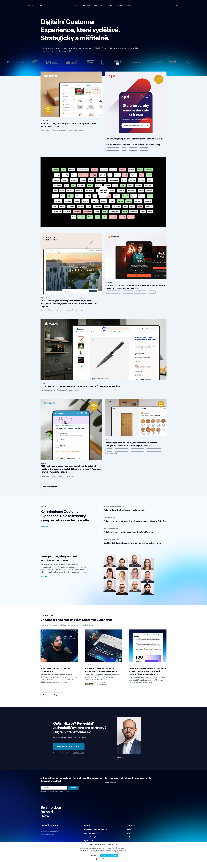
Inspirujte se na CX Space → (52, 695)
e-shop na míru (79, 130)
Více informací (121, 852)
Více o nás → (44, 576)
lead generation (128, 292)
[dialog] (103, 852)
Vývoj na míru (144, 149)
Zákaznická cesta (111, 453)
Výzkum (70, 130)
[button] (103, 859)
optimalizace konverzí (113, 292)
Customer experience (59, 130)
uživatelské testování (121, 449)
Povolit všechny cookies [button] (109, 855)
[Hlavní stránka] (35, 6)
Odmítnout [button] (94, 855)
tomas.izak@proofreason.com (75, 755)
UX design (109, 449)
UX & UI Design (46, 130)
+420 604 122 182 (78, 753)
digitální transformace (154, 449)
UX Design (152, 292)
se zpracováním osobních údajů (66, 791)
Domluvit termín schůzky (69, 747)
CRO (54, 476)
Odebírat (73, 787)
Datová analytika (141, 292)
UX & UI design (133, 149)
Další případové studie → (50, 486)
